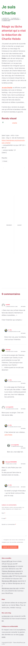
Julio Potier (8, 435)
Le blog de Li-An (7, 616)
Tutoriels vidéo (7, 576)
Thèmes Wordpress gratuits (11, 571)
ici (20, 607)
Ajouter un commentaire (9, 524)
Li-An (3, 644)
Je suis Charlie (7, 87)
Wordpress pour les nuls (10, 588)
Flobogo (8, 349)
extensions (5, 19)
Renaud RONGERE (11, 462)
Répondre (23, 306)
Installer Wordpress (8, 566)
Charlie (5, 161)
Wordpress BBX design (10, 581)
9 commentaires (6, 20)
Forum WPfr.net (7, 561)
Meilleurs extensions (14, 19)
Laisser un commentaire (10, 547)
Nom (3, 513)
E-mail (4, 518)
